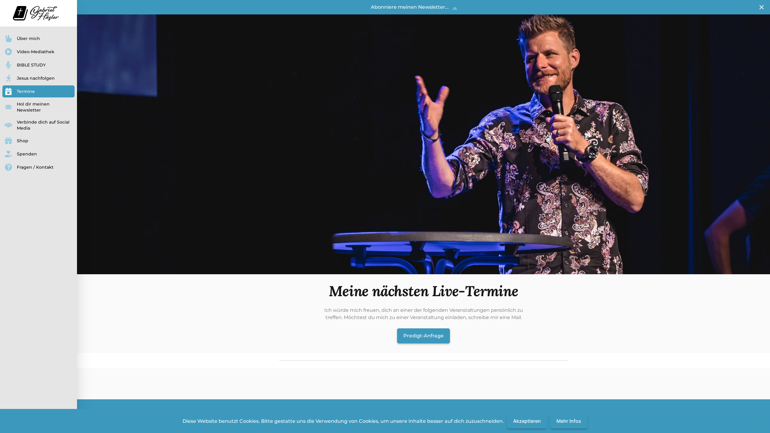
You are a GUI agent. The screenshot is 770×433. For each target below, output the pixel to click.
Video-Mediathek (35, 51)
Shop (22, 140)
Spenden (27, 154)
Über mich (28, 38)
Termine (26, 91)
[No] (762, 421)
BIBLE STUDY (31, 65)
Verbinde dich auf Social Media (43, 125)
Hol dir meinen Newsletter (33, 107)
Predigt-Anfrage (423, 336)
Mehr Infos (568, 421)
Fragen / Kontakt (35, 167)
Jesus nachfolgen (36, 78)
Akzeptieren (527, 421)
